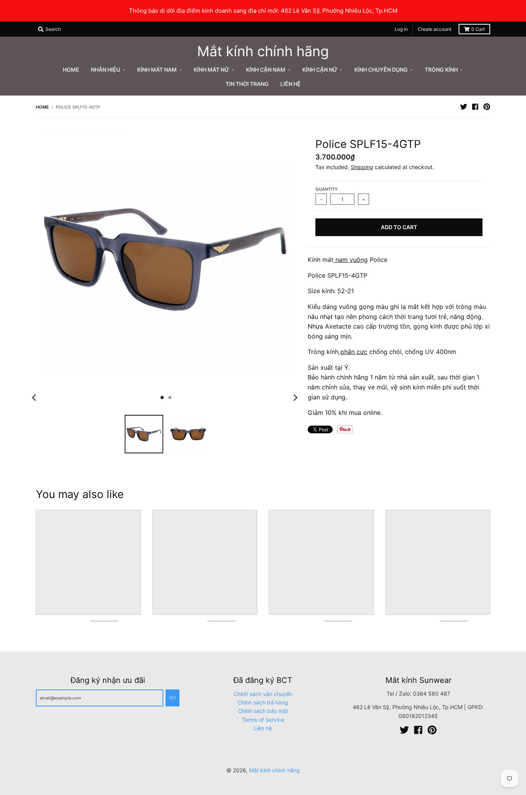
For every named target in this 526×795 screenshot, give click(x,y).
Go (172, 697)
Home (42, 107)
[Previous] (35, 397)
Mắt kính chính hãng (263, 51)
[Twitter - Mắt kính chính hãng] (463, 106)
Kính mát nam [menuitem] (157, 69)
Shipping (362, 167)
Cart (478, 29)
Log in (401, 29)
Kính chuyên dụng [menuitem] (381, 69)
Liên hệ (263, 728)
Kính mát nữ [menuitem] (211, 69)
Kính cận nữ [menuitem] (319, 69)
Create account (434, 29)
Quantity (326, 189)
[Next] (295, 397)
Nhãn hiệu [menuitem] (105, 69)
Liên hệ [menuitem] (290, 84)
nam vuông (350, 259)
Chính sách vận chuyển (263, 694)
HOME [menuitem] (71, 69)
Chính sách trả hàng (263, 702)
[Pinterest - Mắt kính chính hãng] (486, 106)
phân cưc (352, 352)
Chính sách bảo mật (263, 711)
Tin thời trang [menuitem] (247, 84)
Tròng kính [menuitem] (441, 69)
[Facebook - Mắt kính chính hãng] (475, 106)
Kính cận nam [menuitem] (265, 69)
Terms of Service (263, 719)
